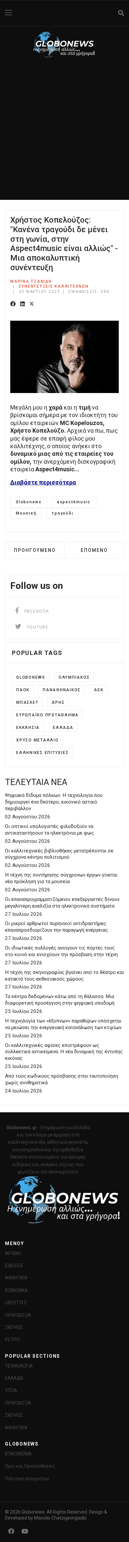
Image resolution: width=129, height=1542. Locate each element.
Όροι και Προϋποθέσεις (30, 1466)
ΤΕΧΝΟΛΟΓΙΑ (19, 1366)
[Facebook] (13, 304)
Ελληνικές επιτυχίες (42, 752)
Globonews (29, 502)
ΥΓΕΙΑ (11, 1390)
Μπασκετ (27, 702)
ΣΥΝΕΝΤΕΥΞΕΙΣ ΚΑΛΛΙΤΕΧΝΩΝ (54, 286)
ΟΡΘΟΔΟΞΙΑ (18, 1315)
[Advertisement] (64, 132)
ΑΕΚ (98, 690)
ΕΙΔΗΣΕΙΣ (14, 1265)
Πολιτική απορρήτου (27, 1478)
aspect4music (74, 502)
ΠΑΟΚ (22, 690)
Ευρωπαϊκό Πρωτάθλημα (47, 715)
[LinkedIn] (22, 304)
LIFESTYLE (16, 1302)
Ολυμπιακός (74, 677)
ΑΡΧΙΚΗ (13, 1253)
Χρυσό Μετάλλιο (37, 740)
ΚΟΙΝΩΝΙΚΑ (16, 1290)
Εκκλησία (28, 727)
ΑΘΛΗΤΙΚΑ (16, 1277)
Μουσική (26, 513)
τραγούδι (62, 513)
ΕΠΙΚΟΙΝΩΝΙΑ (18, 1453)
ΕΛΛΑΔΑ (14, 1378)
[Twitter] (31, 304)
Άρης (58, 702)
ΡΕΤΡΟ (12, 1339)
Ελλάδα (63, 727)
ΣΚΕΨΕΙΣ (14, 1327)
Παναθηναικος (62, 690)
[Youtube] (25, 1531)
